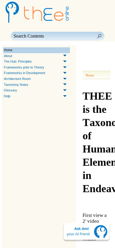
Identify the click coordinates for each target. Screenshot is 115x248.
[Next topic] (96, 50)
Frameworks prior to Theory (24, 67)
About (8, 56)
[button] (99, 36)
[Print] (100, 58)
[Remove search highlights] (100, 67)
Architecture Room (17, 79)
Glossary (10, 90)
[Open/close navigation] (89, 58)
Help (7, 96)
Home (8, 50)
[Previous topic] (88, 50)
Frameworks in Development (24, 73)
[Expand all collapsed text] (89, 67)
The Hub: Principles (18, 61)
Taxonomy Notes (16, 84)
